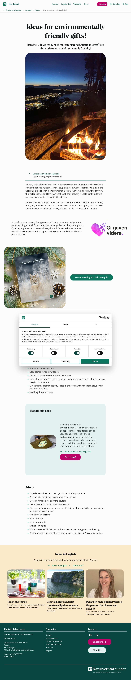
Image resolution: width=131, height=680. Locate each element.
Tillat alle (95, 361)
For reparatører (52, 638)
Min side (97, 650)
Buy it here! (70, 457)
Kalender (55, 4)
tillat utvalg (65, 361)
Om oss (86, 4)
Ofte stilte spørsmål (54, 641)
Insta (97, 635)
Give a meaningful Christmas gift (91, 277)
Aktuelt (37, 10)
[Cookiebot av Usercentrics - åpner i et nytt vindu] (100, 317)
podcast (59, 644)
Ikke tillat (36, 361)
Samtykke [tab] (34, 324)
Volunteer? (78, 565)
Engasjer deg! (66, 4)
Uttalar (49, 635)
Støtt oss (102, 4)
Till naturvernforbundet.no (13, 10)
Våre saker (77, 4)
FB (90, 635)
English (49, 651)
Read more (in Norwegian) (77, 451)
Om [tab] (96, 324)
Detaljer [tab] (65, 324)
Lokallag (116, 4)
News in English (59, 565)
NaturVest (50, 644)
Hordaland (14, 4)
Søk (126, 4)
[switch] (54, 353)
